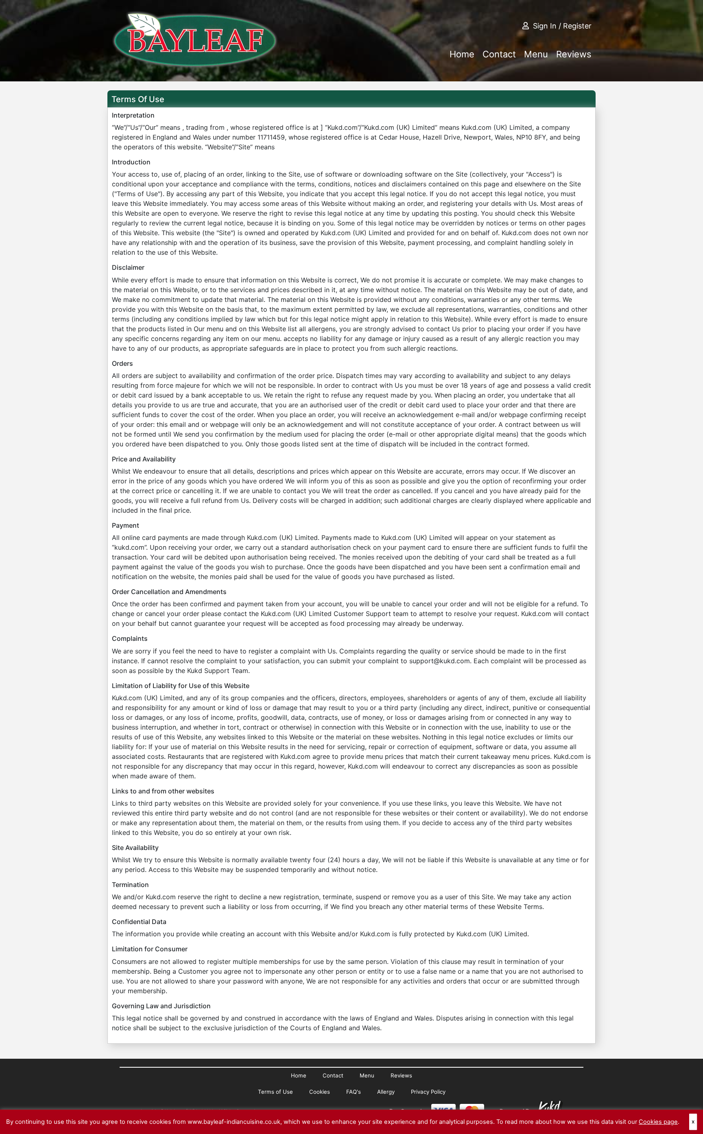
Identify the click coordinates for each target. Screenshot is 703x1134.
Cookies (319, 1091)
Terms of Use (275, 1091)
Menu (536, 54)
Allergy (386, 1091)
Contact (499, 54)
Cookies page (658, 1121)
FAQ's (353, 1091)
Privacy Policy (428, 1091)
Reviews (574, 54)
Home (462, 54)
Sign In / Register (562, 26)
